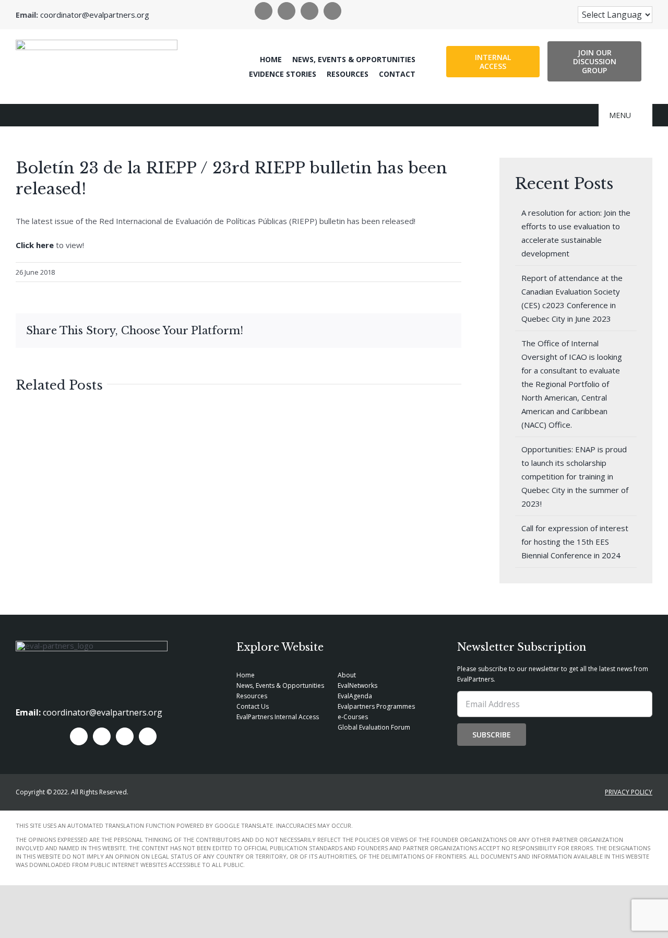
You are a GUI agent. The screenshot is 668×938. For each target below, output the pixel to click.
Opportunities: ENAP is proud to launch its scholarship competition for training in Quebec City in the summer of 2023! (574, 476)
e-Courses (353, 716)
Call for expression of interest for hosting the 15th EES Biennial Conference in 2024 (574, 541)
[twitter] (286, 11)
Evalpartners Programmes (376, 706)
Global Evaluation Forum (374, 727)
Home (245, 675)
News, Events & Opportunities (280, 685)
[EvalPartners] (96, 43)
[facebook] (263, 11)
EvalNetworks (357, 685)
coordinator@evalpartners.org (94, 14)
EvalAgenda (355, 695)
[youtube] (332, 11)
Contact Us (252, 706)
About (347, 675)
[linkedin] (309, 11)
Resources (251, 695)
